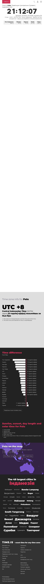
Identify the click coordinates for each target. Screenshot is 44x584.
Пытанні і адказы (25, 567)
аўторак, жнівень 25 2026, (29, 15)
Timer (3, 560)
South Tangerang (14, 512)
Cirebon (24, 497)
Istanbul (4, 387)
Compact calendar (7, 564)
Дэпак (8, 523)
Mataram (5, 504)
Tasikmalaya (35, 511)
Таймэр (4, 558)
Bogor (30, 493)
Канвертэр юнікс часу (26, 559)
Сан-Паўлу (5, 369)
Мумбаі (4, 394)
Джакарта (23, 519)
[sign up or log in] (37, 2)
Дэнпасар (36, 519)
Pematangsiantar (36, 504)
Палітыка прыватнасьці (8, 581)
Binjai (24, 493)
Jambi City (31, 497)
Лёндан (18, 22)
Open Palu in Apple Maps (25, 456)
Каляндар (5, 562)
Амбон (22, 515)
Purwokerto (27, 508)
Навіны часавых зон (26, 549)
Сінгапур (4, 398)
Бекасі (8, 519)
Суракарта (21, 530)
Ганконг (4, 396)
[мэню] (41, 2)
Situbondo (36, 508)
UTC (3, 371)
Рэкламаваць (5, 576)
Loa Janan (10, 500)
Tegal (6, 515)
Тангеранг (33, 530)
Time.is (6, 1)
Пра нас (23, 571)
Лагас (3, 373)
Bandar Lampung (30, 489)
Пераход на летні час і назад (10, 554)
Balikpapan (8, 489)
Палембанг (11, 526)
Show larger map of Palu (10, 456)
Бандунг (32, 515)
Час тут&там (5, 547)
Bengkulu (19, 493)
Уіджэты (23, 547)
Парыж (26, 22)
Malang (30, 501)
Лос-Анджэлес (9, 22)
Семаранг (34, 526)
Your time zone (6, 549)
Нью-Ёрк (4, 364)
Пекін (32, 22)
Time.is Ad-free (24, 565)
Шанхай (4, 401)
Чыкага (4, 362)
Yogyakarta (13, 516)
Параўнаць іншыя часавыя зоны (12, 410)
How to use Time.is (25, 569)
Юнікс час (23, 557)
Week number (6, 567)
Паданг (34, 523)
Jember (38, 497)
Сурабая (9, 530)
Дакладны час (6, 545)
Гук (3, 569)
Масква (4, 390)
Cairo (3, 385)
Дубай (4, 392)
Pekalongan (16, 504)
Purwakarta (19, 508)
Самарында (23, 526)
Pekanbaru (25, 504)
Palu (10, 504)
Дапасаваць (24, 562)
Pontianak (11, 508)
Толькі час (5, 556)
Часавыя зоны (6, 552)
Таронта (4, 366)
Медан (24, 523)
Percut (4, 508)
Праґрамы (23, 545)
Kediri (4, 500)
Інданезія (22, 483)
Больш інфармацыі (27, 17)
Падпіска (23, 552)
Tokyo (39, 22)
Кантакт (23, 573)
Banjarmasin (9, 493)
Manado (37, 500)
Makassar (19, 500)
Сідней (4, 405)
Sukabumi (28, 511)
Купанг (15, 522)
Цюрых (4, 383)
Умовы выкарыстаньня (8, 579)
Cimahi (12, 497)
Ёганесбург (5, 378)
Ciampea (37, 493)
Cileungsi (5, 497)
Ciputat (18, 497)
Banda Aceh (17, 489)
